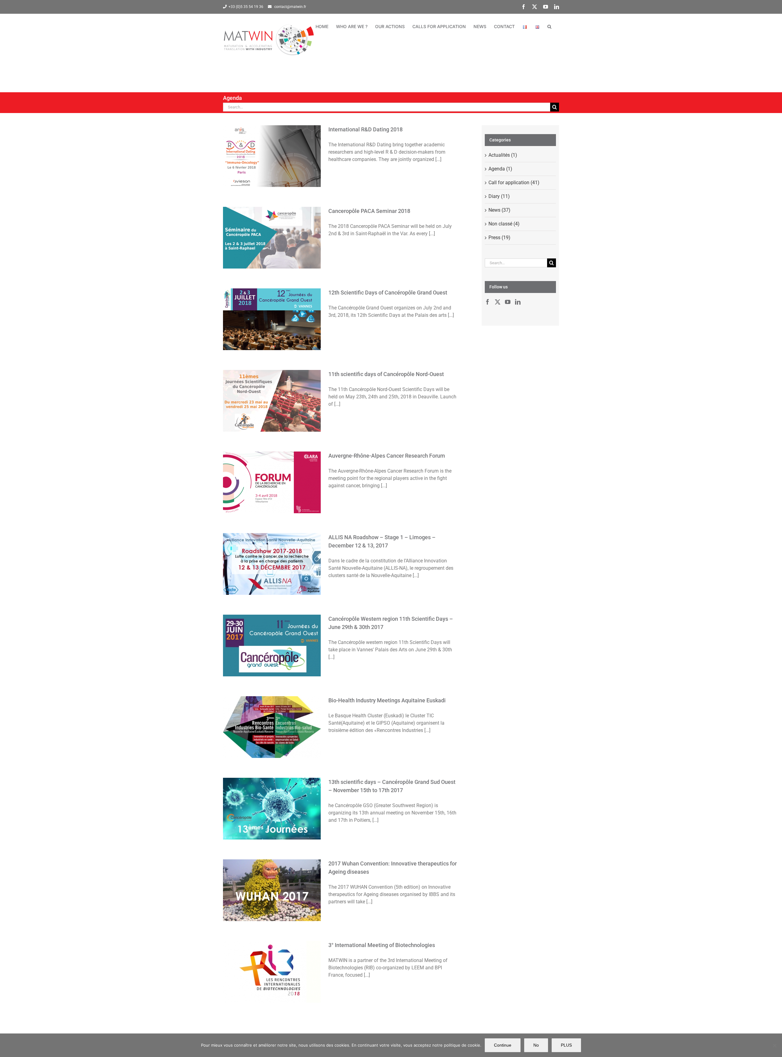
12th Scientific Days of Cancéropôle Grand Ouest (271, 307)
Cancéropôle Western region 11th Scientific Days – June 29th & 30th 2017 (271, 629)
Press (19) (499, 237)
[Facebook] (487, 302)
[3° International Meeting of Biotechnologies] (272, 972)
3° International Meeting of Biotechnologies (271, 959)
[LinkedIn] (518, 302)
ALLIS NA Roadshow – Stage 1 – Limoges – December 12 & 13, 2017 (271, 552)
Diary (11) (499, 196)
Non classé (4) (504, 224)
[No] (774, 1045)
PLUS (566, 1045)
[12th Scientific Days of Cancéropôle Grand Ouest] (272, 319)
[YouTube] (507, 302)
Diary (272, 167)
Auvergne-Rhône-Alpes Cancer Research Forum (271, 470)
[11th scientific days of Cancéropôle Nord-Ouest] (272, 401)
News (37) (499, 210)
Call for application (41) (513, 182)
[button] (549, 26)
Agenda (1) (500, 169)
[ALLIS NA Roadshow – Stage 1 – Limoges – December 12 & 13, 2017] (272, 564)
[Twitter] (497, 302)
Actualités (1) (502, 155)
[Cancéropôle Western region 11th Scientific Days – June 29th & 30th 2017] (272, 645)
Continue (502, 1045)
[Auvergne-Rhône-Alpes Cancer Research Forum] (272, 482)
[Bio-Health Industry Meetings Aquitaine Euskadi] (272, 727)
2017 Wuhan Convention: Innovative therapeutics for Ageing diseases (271, 878)
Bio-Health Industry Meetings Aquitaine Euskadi (271, 715)
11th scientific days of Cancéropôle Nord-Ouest (271, 388)
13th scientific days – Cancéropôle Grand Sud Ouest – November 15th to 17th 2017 (271, 793)
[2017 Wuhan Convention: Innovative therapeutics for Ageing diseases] (272, 890)
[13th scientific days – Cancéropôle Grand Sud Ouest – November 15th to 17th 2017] (272, 808)
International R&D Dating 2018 (271, 147)
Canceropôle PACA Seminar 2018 (271, 229)
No (536, 1045)
